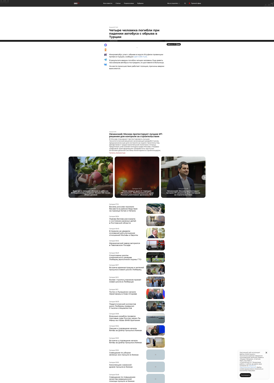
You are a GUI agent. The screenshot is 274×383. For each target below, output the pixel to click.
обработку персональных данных (248, 366)
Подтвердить (245, 375)
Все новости (107, 3)
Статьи (118, 3)
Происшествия (113, 40)
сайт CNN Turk (140, 57)
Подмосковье (129, 3)
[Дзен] (174, 44)
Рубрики (140, 3)
